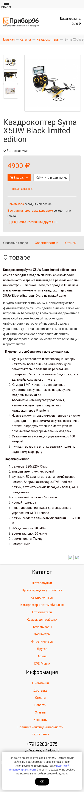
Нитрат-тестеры (42, 641)
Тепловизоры (42, 627)
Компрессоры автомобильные (42, 605)
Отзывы (70, 243)
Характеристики (46, 243)
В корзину (20, 177)
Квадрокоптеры (42, 597)
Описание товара (15, 243)
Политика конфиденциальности (40, 727)
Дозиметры (42, 634)
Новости (40, 705)
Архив (42, 656)
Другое (42, 649)
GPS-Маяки (42, 663)
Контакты (40, 720)
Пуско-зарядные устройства (42, 590)
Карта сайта (40, 734)
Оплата (40, 697)
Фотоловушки (42, 583)
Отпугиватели (42, 612)
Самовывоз (16, 204)
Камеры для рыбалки (42, 619)
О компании (40, 683)
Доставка (40, 690)
